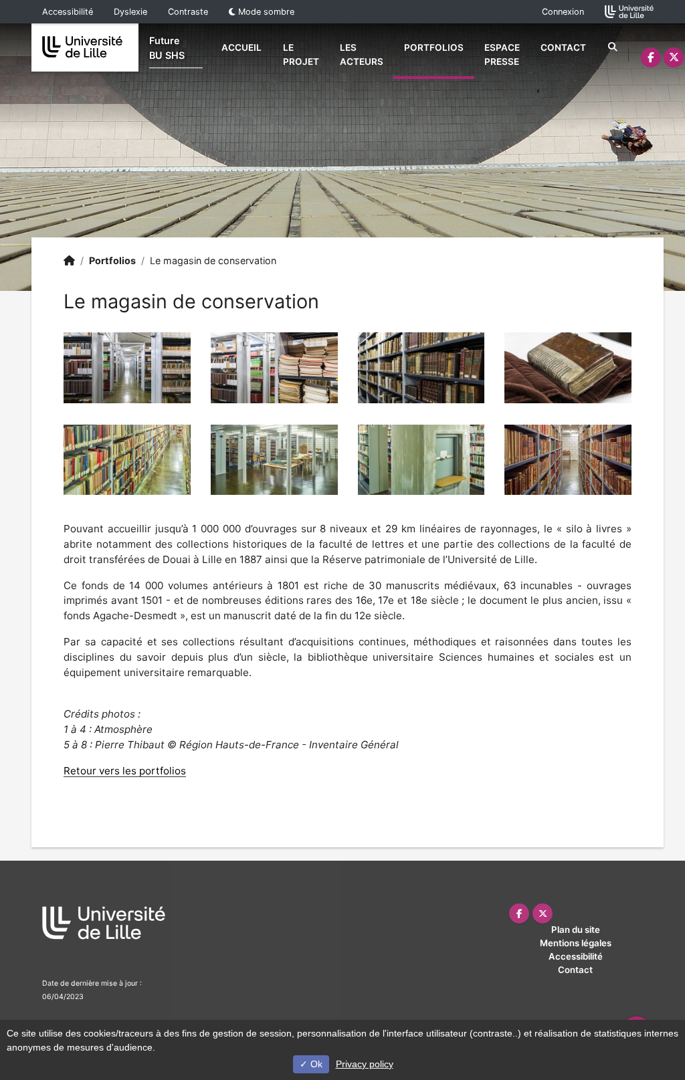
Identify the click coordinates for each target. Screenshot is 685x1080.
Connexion (563, 12)
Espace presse (502, 54)
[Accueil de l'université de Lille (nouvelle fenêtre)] (629, 11)
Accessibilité (67, 12)
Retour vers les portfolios (125, 770)
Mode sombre (264, 12)
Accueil (241, 47)
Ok (315, 1064)
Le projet (301, 54)
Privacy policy (364, 1064)
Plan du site (575, 929)
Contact (563, 47)
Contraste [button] (188, 12)
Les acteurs (361, 54)
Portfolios (434, 47)
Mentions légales (575, 943)
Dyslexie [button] (130, 12)
